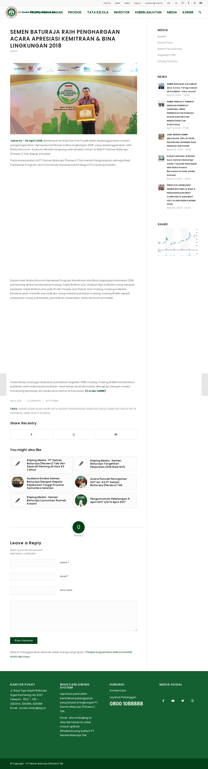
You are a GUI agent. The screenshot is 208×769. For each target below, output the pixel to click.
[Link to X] (195, 3)
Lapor (137, 3)
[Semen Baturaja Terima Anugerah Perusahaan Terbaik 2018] (3, 384)
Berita (13, 51)
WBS (127, 3)
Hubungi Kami (153, 3)
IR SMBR (54, 400)
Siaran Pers (165, 42)
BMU (117, 3)
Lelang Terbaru (168, 61)
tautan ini (77, 722)
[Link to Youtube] (201, 3)
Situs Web (66, 590)
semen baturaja (96, 408)
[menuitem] (107, 3)
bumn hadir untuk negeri (51, 408)
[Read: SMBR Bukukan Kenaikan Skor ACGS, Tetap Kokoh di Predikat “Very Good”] (161, 86)
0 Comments (34, 400)
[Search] (200, 12)
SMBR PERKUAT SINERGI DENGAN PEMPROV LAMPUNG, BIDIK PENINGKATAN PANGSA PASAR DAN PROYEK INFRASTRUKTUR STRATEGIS (180, 113)
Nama (64, 562)
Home (107, 3)
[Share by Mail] (116, 434)
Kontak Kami (118, 690)
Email (64, 576)
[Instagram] (192, 701)
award (22, 408)
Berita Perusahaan (170, 49)
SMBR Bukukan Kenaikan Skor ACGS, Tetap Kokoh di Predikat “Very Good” (182, 87)
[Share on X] (74, 434)
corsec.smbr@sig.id (32, 708)
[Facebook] (163, 701)
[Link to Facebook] (189, 3)
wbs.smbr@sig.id (80, 718)
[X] (183, 701)
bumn (31, 408)
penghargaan (76, 408)
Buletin (162, 36)
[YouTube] (173, 701)
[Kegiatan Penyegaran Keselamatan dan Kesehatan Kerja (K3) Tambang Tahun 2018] (205, 384)
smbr (26, 413)
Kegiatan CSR (167, 55)
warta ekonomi (40, 413)
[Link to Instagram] (182, 3)
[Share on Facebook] (31, 434)
